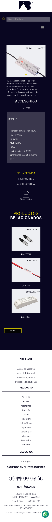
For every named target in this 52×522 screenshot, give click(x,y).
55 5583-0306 (29, 494)
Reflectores (26, 436)
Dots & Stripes (26, 423)
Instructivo (26, 178)
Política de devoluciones (26, 382)
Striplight (26, 397)
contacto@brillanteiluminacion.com (30, 513)
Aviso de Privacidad (26, 373)
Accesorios (26, 440)
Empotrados (26, 427)
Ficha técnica (26, 173)
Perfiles (26, 401)
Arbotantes (26, 406)
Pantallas (26, 445)
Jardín (26, 414)
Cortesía (26, 410)
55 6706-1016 (41, 505)
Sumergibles (26, 432)
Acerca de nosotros (26, 369)
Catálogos (26, 461)
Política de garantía (26, 377)
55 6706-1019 (33, 501)
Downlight (26, 419)
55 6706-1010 (27, 505)
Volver (13, 330)
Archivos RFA (26, 184)
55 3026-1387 (26, 508)
